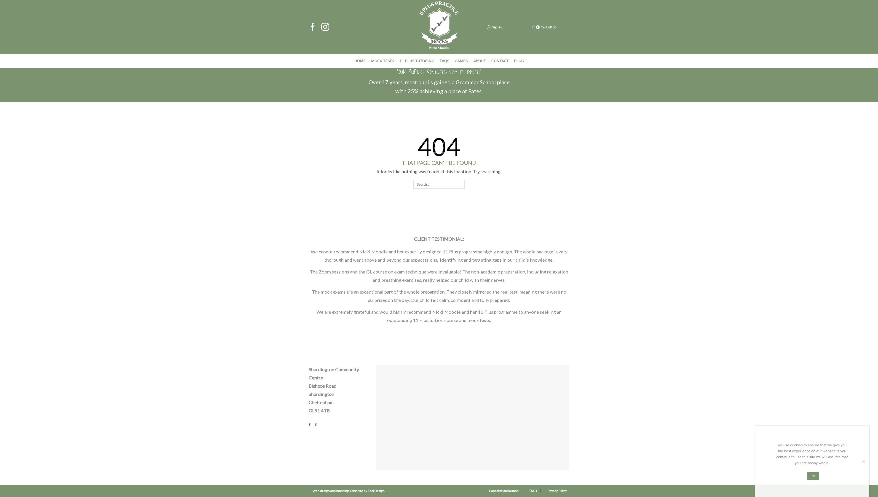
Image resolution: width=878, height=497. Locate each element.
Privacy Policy (557, 490)
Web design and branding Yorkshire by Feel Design (349, 491)
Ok (813, 476)
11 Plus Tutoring (416, 61)
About (479, 61)
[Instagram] (325, 27)
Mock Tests (382, 61)
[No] (863, 461)
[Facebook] (313, 27)
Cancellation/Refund (504, 490)
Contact (500, 61)
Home (360, 61)
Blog (519, 61)
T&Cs (533, 490)
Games (461, 61)
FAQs (444, 61)
